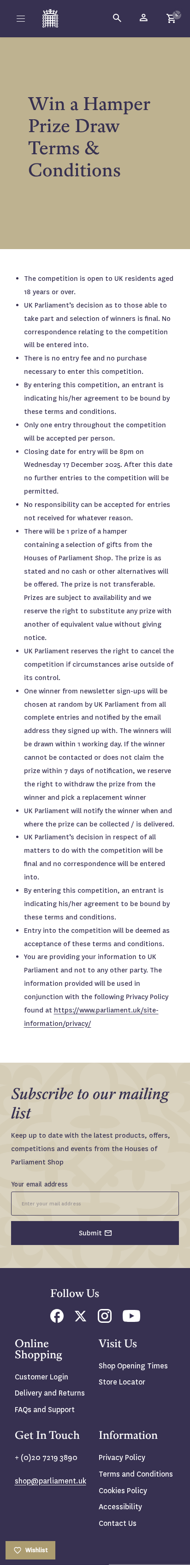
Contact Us (118, 1523)
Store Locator (122, 1382)
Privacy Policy (122, 1457)
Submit (90, 1233)
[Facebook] (57, 1320)
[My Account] (144, 18)
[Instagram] (105, 1320)
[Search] (117, 18)
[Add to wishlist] (178, 11)
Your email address (39, 1184)
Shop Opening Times (133, 1366)
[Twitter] (81, 1319)
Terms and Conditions (136, 1474)
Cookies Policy (123, 1490)
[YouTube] (131, 1319)
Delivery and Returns (50, 1393)
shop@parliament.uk (50, 1481)
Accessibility (120, 1507)
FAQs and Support (45, 1409)
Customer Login (41, 1377)
